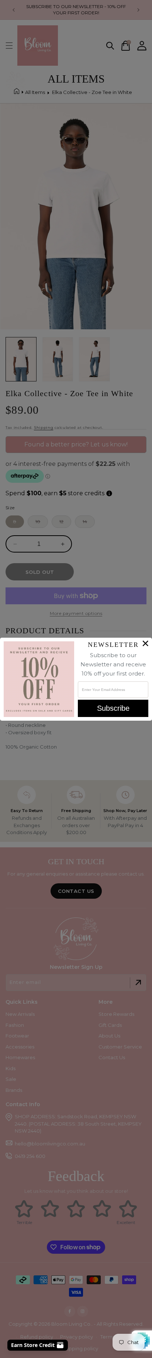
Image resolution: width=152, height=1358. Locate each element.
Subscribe (113, 708)
